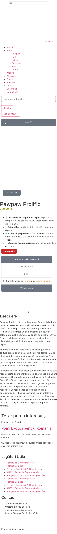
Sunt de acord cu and (28, 281)
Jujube (15, 60)
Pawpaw (16, 53)
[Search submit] (3, 104)
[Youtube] (19, 520)
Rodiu (15, 69)
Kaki (14, 57)
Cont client (12, 92)
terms (27, 281)
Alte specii (12, 76)
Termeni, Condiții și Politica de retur (25, 469)
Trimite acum (26, 288)
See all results (10, 113)
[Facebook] (4, 520)
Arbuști (10, 72)
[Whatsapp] (12, 520)
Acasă (10, 47)
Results (7, 108)
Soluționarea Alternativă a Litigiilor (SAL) (27, 475)
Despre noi (12, 88)
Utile (9, 85)
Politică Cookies (15, 466)
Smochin (16, 63)
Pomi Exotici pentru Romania (26, 428)
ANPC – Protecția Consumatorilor (23, 472)
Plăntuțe (11, 79)
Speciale (11, 82)
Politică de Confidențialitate (21, 462)
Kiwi (14, 66)
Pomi (9, 50)
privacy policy (43, 281)
